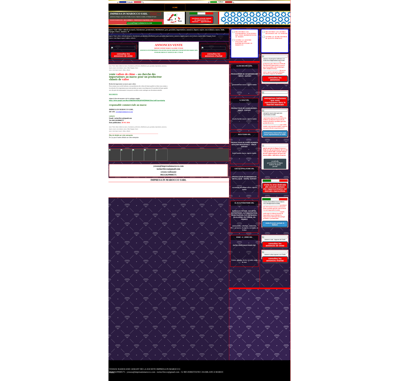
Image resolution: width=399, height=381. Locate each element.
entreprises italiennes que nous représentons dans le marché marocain (275, 101)
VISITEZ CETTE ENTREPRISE (244, 61)
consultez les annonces (274, 79)
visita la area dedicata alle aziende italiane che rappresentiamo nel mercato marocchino (275, 188)
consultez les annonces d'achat (275, 259)
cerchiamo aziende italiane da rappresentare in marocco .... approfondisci (201, 20)
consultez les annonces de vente (275, 244)
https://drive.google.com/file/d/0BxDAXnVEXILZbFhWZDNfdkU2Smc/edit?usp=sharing (137, 100)
